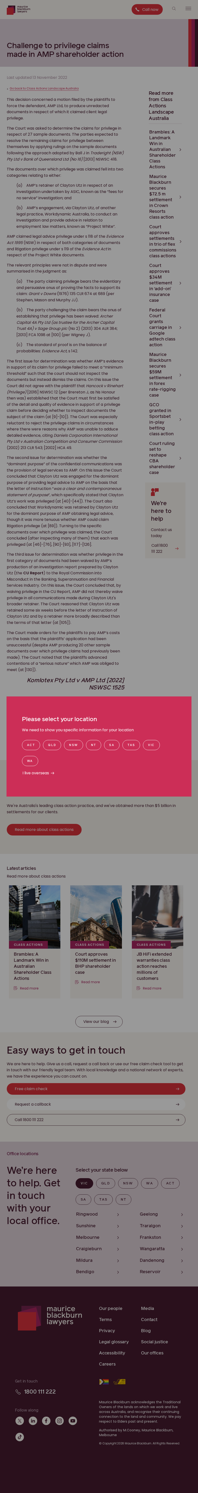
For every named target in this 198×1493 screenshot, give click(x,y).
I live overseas (35, 773)
